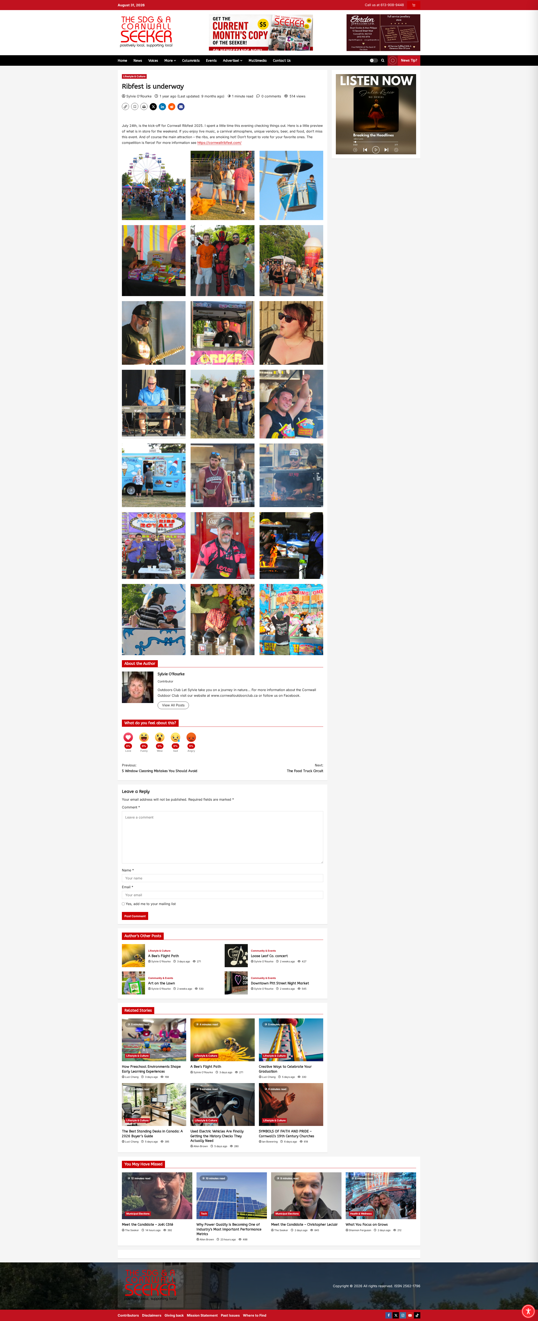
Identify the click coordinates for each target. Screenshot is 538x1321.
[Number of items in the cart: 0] (413, 5)
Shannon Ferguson (360, 1230)
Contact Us (282, 61)
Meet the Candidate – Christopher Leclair (304, 1225)
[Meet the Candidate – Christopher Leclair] (306, 1195)
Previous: (159, 768)
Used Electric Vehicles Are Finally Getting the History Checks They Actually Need (217, 1136)
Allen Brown (201, 1146)
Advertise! (231, 61)
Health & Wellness (361, 1213)
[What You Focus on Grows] (381, 1195)
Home (122, 61)
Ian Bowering (270, 1141)
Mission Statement (202, 1315)
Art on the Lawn (133, 982)
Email (127, 887)
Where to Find (254, 1315)
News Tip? (409, 60)
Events (211, 61)
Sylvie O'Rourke (139, 96)
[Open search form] (382, 60)
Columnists (191, 61)
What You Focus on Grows (367, 1225)
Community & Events (263, 950)
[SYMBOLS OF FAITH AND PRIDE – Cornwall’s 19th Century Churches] (291, 1104)
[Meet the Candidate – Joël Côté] (157, 1195)
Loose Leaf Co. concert (236, 955)
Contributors (128, 1315)
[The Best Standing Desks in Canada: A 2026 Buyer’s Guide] (154, 1104)
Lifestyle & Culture (134, 76)
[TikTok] (417, 1315)
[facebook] (388, 1315)
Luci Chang (131, 1076)
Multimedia (258, 61)
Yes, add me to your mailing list (150, 904)
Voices (153, 61)
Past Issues (230, 1315)
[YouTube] (410, 1315)
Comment (131, 807)
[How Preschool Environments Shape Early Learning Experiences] (154, 1039)
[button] (374, 60)
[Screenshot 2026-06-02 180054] (383, 32)
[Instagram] (403, 1315)
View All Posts (173, 705)
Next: (305, 768)
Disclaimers (151, 1315)
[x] (396, 1315)
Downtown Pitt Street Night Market (236, 982)
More (168, 61)
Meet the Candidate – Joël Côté (147, 1225)
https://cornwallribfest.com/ (219, 142)
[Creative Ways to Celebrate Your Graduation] (291, 1039)
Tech (204, 1213)
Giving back (174, 1315)
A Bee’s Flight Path (133, 955)
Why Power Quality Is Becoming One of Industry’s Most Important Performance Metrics (228, 1229)
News (137, 61)
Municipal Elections (138, 1213)
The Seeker (132, 1230)
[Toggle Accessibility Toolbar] (528, 1311)
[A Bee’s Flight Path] (222, 1039)
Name (128, 870)
